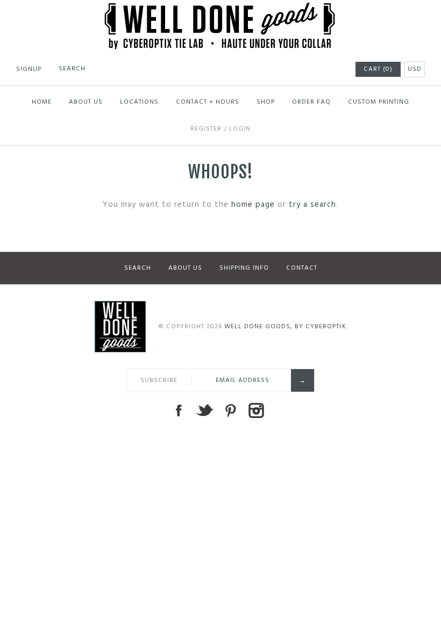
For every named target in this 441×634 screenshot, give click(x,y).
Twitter (204, 410)
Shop (266, 102)
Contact (301, 268)
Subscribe (158, 380)
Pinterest (230, 410)
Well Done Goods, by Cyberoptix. (285, 326)
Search (137, 268)
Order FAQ (311, 102)
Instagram (256, 410)
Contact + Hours (207, 102)
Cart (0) (378, 69)
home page (253, 204)
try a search (312, 204)
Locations (139, 102)
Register (206, 129)
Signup (28, 69)
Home (42, 102)
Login (240, 129)
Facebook (178, 410)
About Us (86, 102)
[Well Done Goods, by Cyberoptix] (220, 9)
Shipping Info (244, 268)
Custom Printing (378, 102)
